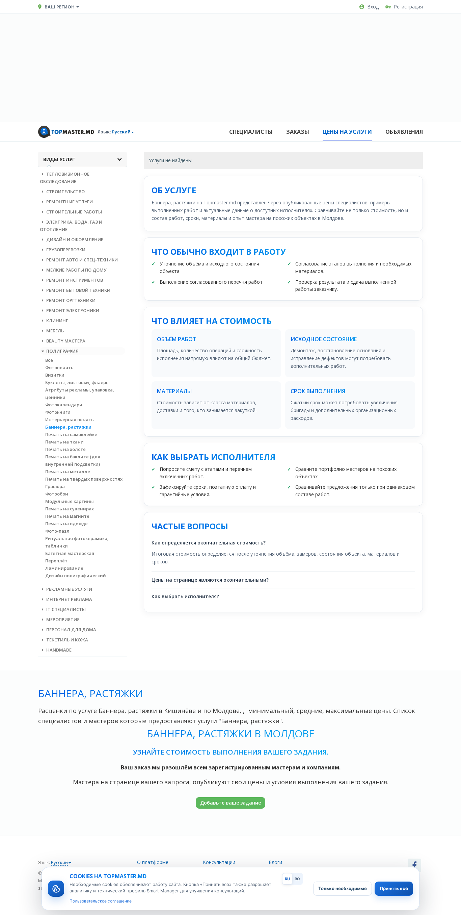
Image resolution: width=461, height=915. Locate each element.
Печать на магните (67, 516)
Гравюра (55, 486)
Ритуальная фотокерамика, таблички (77, 542)
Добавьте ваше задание (230, 802)
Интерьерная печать (69, 419)
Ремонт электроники (72, 310)
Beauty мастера (65, 341)
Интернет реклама (68, 599)
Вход (373, 6)
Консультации (219, 862)
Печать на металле (67, 471)
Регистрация (408, 6)
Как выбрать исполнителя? (185, 596)
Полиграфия (62, 351)
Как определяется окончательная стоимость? (209, 542)
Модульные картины (69, 501)
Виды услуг (59, 159)
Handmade (58, 650)
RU (287, 878)
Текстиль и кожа (66, 640)
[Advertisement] (230, 68)
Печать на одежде (66, 523)
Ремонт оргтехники (70, 300)
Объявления (404, 131)
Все (49, 360)
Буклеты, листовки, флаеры (77, 382)
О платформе (152, 862)
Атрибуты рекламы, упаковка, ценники (79, 393)
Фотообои (56, 494)
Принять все (394, 888)
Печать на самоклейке (71, 434)
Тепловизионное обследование (64, 177)
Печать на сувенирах (69, 509)
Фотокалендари (63, 405)
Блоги (275, 862)
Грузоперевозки (65, 250)
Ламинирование (64, 568)
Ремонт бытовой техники (77, 290)
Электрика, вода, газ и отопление (71, 225)
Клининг (56, 320)
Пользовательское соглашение (101, 901)
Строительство (65, 191)
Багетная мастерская (69, 553)
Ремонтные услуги (69, 202)
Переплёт (56, 561)
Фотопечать (59, 367)
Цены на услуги (347, 131)
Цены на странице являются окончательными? (210, 580)
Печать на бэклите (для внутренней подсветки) (72, 460)
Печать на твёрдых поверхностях (84, 479)
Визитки (54, 375)
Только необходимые (342, 888)
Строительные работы (73, 212)
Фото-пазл (57, 531)
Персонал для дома (70, 630)
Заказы (297, 131)
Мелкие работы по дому (75, 270)
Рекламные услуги (68, 589)
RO (297, 878)
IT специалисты (65, 609)
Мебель (54, 331)
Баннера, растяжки (68, 427)
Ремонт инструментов (74, 280)
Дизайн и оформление (74, 239)
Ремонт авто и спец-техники (81, 260)
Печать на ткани (64, 442)
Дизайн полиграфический (75, 576)
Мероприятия (62, 619)
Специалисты (251, 131)
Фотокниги (58, 412)
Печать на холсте (65, 449)
